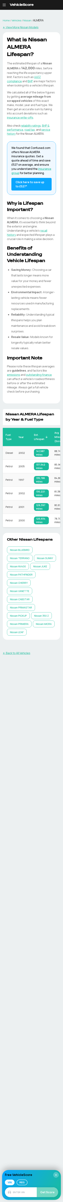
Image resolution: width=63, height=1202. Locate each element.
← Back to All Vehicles (16, 653)
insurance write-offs (20, 117)
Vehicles (16, 20)
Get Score (47, 1192)
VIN (10, 1182)
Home (6, 20)
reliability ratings (31, 126)
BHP (30, 81)
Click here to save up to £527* (30, 184)
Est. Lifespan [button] (39, 437)
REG (22, 1182)
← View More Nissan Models (20, 27)
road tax (29, 130)
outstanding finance (39, 375)
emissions (13, 375)
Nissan (27, 20)
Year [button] (21, 437)
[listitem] (20, 550)
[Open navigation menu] (4, 4)
